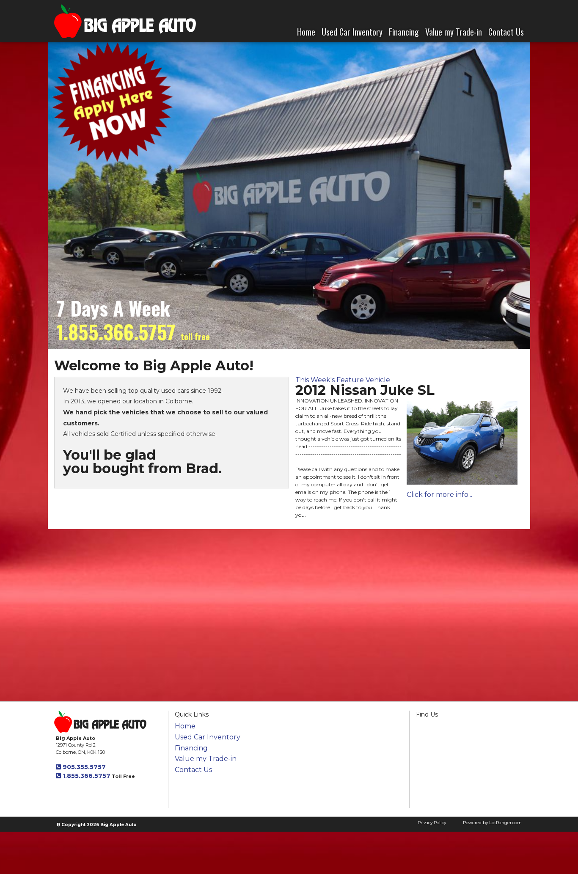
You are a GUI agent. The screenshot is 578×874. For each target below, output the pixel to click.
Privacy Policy (432, 822)
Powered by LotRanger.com (492, 822)
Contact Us (506, 31)
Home (306, 31)
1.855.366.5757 (85, 776)
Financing (404, 31)
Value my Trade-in (453, 31)
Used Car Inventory (352, 31)
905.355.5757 (83, 767)
